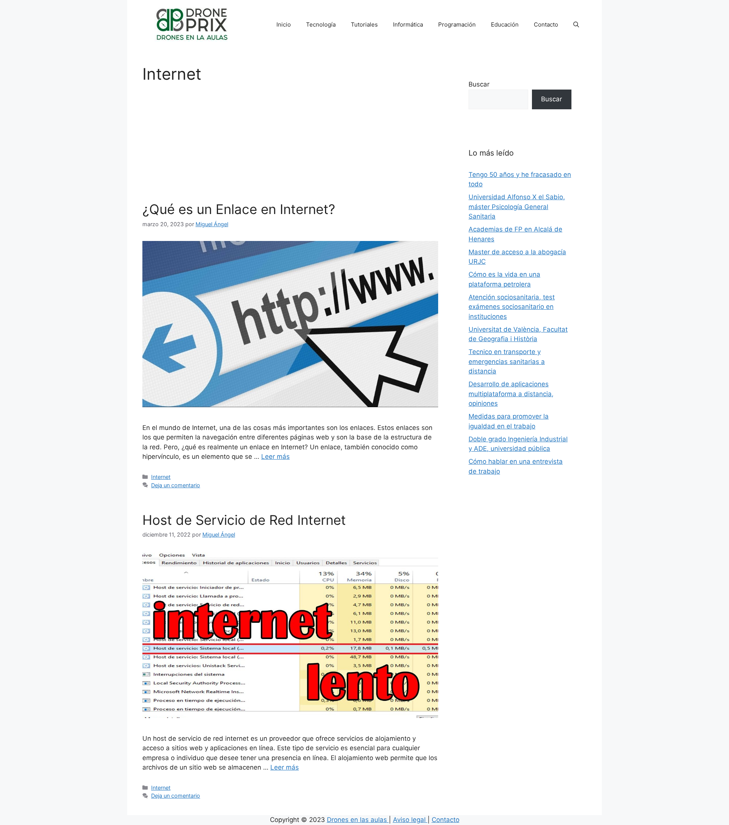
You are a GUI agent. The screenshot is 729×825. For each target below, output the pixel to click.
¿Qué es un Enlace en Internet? (238, 209)
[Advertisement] (290, 144)
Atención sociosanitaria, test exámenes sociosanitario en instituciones (512, 306)
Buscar (479, 84)
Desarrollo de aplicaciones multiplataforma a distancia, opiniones (511, 393)
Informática (408, 24)
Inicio (283, 24)
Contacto (546, 24)
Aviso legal (410, 819)
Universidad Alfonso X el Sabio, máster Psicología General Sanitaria (517, 206)
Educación (505, 24)
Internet (160, 477)
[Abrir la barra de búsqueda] (576, 24)
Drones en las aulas (358, 819)
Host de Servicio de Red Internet (244, 520)
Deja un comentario (175, 485)
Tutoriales (364, 24)
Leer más (275, 456)
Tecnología (321, 24)
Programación (457, 24)
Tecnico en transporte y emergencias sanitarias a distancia (507, 361)
